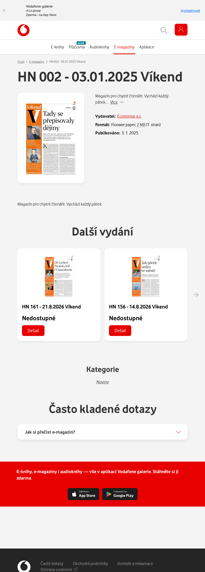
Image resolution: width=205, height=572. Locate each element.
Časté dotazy (51, 563)
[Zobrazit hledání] (164, 30)
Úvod (21, 61)
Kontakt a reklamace (135, 563)
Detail (33, 330)
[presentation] (196, 295)
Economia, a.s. (129, 116)
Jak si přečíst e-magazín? (50, 432)
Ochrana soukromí (56, 569)
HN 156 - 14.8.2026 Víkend (138, 306)
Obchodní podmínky (90, 563)
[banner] (24, 30)
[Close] (3, 10)
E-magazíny (36, 61)
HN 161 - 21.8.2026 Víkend (51, 306)
